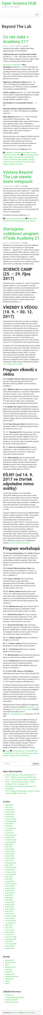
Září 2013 (8, 900)
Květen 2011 (10, 932)
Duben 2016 (9, 856)
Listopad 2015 (10, 863)
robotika (31, 159)
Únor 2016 (9, 861)
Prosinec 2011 (10, 921)
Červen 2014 (10, 886)
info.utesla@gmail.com (16, 714)
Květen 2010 (10, 946)
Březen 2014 (10, 893)
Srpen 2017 (9, 833)
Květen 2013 (10, 904)
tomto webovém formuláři (13, 364)
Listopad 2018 (10, 821)
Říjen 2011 (9, 925)
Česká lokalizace (11, 1002)
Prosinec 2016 (10, 840)
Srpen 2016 (9, 849)
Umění (18, 218)
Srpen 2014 (9, 881)
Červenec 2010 (11, 944)
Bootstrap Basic (29, 1012)
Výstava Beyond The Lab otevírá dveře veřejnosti (18, 177)
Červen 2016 (10, 851)
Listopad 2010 (10, 939)
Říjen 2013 (9, 897)
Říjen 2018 (9, 824)
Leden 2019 (9, 817)
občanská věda (16, 159)
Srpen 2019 (9, 810)
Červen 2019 (10, 812)
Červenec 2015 (11, 867)
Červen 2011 (10, 930)
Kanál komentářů (11, 1000)
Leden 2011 (9, 934)
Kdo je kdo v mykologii (11, 65)
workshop (19, 164)
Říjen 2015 (9, 865)
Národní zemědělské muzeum (17, 221)
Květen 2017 (10, 837)
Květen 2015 (10, 870)
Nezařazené (9, 974)
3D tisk (26, 155)
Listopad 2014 (10, 874)
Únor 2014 (9, 895)
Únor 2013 (9, 911)
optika (24, 159)
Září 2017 (8, 830)
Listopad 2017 (10, 828)
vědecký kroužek (27, 162)
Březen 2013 (10, 909)
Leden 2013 (9, 914)
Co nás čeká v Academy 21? (15, 39)
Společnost (9, 979)
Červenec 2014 (11, 884)
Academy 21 (9, 152)
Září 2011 (8, 928)
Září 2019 (8, 807)
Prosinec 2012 (10, 916)
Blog (7, 965)
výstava (33, 221)
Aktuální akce (20, 152)
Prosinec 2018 (10, 819)
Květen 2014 (10, 888)
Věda (19, 155)
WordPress (14, 1012)
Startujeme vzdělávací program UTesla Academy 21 (21, 234)
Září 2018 (8, 826)
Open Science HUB (19, 3)
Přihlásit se (9, 995)
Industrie (8, 972)
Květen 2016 (10, 854)
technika (17, 162)
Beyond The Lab (24, 751)
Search (36, 763)
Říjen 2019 (9, 805)
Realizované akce (9, 155)
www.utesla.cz (31, 707)
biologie (9, 157)
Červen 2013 (10, 902)
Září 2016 (8, 847)
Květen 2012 (10, 918)
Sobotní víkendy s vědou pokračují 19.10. (20, 775)
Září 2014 (8, 879)
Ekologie (8, 969)
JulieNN (25, 46)
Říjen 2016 (9, 844)
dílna (15, 157)
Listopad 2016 (10, 842)
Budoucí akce (31, 152)
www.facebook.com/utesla (21, 709)
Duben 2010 (9, 948)
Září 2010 (8, 941)
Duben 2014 (9, 891)
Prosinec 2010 (10, 937)
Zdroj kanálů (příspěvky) (14, 997)
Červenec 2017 (11, 835)
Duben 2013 (9, 907)
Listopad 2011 (10, 923)
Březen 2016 (10, 858)
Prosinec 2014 (10, 872)
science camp (8, 162)
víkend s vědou (8, 164)
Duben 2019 (9, 814)
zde (28, 215)
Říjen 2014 (9, 877)
